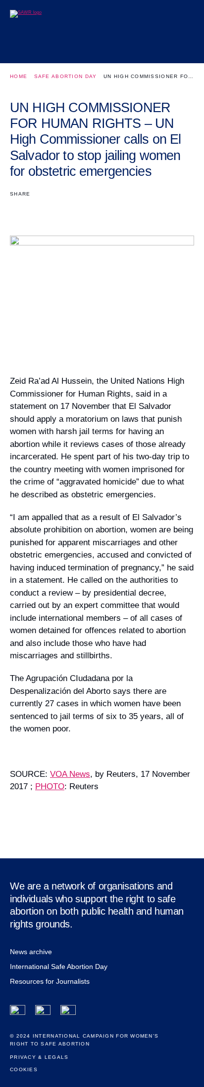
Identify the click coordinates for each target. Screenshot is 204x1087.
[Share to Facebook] (16, 210)
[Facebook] (17, 1012)
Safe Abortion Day (65, 76)
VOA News (70, 774)
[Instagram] (68, 1012)
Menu (183, 48)
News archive (31, 952)
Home (18, 76)
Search (161, 48)
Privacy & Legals (39, 1057)
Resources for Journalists (50, 981)
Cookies (24, 1069)
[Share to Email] (51, 210)
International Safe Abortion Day (58, 966)
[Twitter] (43, 1012)
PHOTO (49, 786)
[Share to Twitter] (34, 210)
